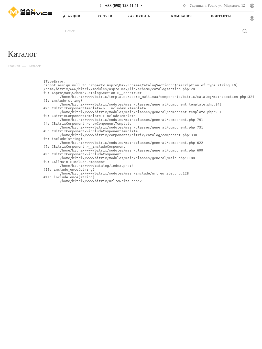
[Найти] (244, 31)
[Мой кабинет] (252, 18)
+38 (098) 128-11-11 (121, 5)
